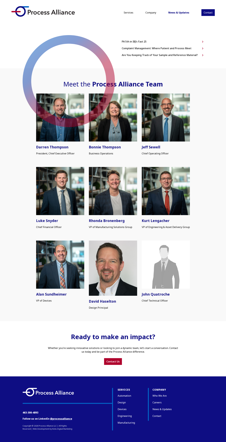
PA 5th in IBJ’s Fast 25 (134, 41)
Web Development (41, 429)
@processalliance (61, 418)
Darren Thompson (52, 147)
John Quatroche (156, 294)
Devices (122, 409)
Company (150, 12)
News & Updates (178, 12)
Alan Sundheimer (51, 294)
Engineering (125, 416)
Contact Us (113, 361)
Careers (157, 402)
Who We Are (160, 395)
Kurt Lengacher (156, 220)
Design (122, 402)
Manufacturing (126, 422)
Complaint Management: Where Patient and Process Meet (156, 48)
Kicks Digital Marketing (62, 429)
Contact (208, 12)
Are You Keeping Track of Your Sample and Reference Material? (160, 55)
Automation (124, 395)
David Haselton (102, 301)
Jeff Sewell (151, 147)
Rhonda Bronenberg (107, 220)
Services (128, 12)
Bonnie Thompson (105, 147)
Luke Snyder (47, 220)
